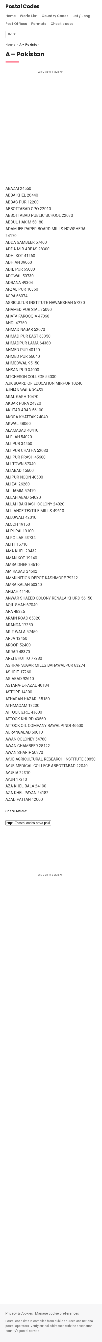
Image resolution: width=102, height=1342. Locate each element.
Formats (39, 23)
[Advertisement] (51, 127)
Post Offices (16, 23)
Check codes (62, 23)
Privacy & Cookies (19, 1313)
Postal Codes (22, 7)
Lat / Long (81, 16)
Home (10, 16)
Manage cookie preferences (57, 1313)
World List (29, 16)
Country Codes (55, 16)
